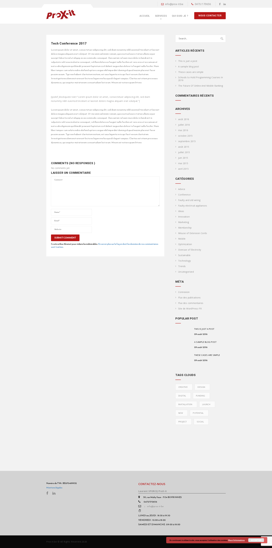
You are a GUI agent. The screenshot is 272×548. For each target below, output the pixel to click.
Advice (181, 189)
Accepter (256, 540)
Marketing (183, 222)
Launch (206, 404)
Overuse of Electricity (189, 249)
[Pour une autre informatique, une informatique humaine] (61, 14)
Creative (183, 387)
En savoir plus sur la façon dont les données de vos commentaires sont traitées (104, 245)
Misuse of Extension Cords (192, 233)
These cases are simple (191, 72)
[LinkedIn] (225, 4)
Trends (182, 266)
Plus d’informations (236, 540)
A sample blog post (188, 66)
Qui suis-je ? (180, 16)
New (180, 413)
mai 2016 (183, 130)
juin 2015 (183, 157)
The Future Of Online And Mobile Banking (200, 85)
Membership (185, 227)
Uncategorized (186, 271)
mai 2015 (183, 163)
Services (161, 16)
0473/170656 (203, 4)
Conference (184, 194)
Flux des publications (189, 297)
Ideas (181, 211)
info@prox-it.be (174, 4)
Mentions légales (54, 487)
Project (182, 421)
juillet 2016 (184, 124)
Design (201, 387)
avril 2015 (183, 168)
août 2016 (183, 119)
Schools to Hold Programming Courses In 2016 (200, 79)
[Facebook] (220, 4)
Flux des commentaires (190, 303)
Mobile (181, 238)
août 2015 (183, 146)
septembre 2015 (187, 141)
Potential (198, 413)
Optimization (185, 244)
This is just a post (187, 61)
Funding (200, 395)
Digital (182, 395)
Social (200, 421)
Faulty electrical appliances (192, 205)
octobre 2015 (185, 135)
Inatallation (185, 404)
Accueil (144, 16)
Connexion (184, 292)
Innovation (184, 216)
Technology (184, 260)
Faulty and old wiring (189, 200)
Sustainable (184, 255)
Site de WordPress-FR (190, 308)
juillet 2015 (184, 152)
